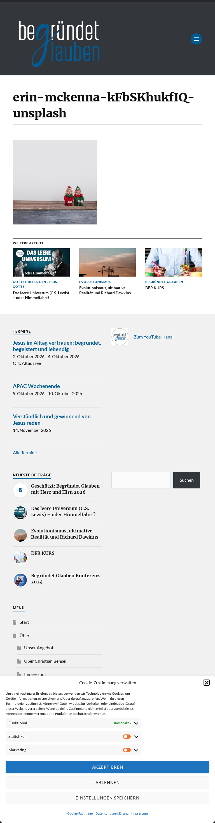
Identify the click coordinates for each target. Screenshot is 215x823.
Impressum (139, 813)
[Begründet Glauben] (107, 38)
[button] (206, 682)
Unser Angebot (38, 647)
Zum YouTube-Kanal (154, 336)
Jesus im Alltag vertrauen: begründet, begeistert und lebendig (57, 345)
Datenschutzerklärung (111, 813)
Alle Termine (25, 452)
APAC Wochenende (36, 386)
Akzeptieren (107, 766)
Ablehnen (107, 782)
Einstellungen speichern (107, 797)
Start (24, 622)
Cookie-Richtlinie (80, 813)
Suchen (187, 480)
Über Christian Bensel (45, 661)
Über (24, 635)
